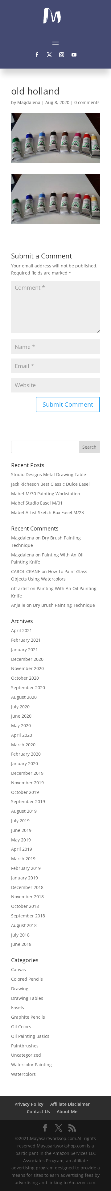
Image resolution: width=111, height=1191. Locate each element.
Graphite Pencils (28, 1017)
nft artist (20, 588)
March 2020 (23, 745)
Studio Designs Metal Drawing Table (48, 474)
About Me (67, 1111)
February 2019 (26, 868)
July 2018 (20, 935)
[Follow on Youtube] (74, 55)
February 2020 (26, 754)
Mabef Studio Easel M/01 (37, 503)
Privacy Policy (28, 1104)
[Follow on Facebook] (37, 55)
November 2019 (27, 783)
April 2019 (21, 849)
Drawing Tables (27, 998)
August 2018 (24, 925)
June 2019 (21, 830)
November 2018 (27, 897)
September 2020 (28, 687)
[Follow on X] (49, 55)
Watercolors (23, 1074)
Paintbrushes (25, 1046)
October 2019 (25, 792)
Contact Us (38, 1111)
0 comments (87, 102)
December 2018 (27, 887)
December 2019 (27, 773)
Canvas (18, 969)
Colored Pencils (27, 979)
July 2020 (20, 707)
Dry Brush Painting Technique (64, 605)
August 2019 (24, 811)
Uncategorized (26, 1055)
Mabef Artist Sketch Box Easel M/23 (47, 512)
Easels (17, 1007)
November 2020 (27, 668)
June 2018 (21, 944)
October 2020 (25, 678)
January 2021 (24, 649)
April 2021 (21, 630)
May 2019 (21, 840)
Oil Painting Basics (30, 1036)
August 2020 (24, 697)
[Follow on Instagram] (62, 55)
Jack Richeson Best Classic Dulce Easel (50, 484)
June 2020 (21, 716)
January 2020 (24, 763)
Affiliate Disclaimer (70, 1104)
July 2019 (20, 821)
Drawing (19, 989)
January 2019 (24, 878)
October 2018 (25, 906)
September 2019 (28, 801)
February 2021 (26, 640)
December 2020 (27, 659)
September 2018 (28, 916)
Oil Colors (21, 1027)
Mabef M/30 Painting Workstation (45, 494)
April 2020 (21, 735)
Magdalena (28, 102)
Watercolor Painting (31, 1064)
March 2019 (23, 859)
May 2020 (21, 725)
